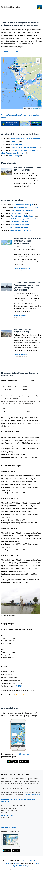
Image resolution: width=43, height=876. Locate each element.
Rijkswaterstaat (37, 108)
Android (26, 754)
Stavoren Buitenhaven (19, 222)
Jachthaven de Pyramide (18, 227)
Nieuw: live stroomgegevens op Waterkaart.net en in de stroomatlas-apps (27, 240)
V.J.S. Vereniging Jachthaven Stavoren (26, 219)
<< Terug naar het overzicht (11, 51)
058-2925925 (19, 686)
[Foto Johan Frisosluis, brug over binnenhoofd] (20, 600)
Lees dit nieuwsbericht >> (22, 268)
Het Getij (16, 863)
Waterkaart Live (28, 861)
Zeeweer (37, 861)
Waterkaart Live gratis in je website (13, 799)
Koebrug (14, 142)
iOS (19, 754)
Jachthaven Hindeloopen (23, 205)
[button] (22, 85)
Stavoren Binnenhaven (20, 224)
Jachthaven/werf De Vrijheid (20, 230)
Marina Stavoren (17, 213)
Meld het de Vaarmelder (25, 695)
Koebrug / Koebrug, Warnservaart (24, 147)
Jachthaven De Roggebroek (22, 210)
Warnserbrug (14, 156)
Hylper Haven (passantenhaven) (26, 207)
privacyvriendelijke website (25, 870)
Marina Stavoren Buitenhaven (22, 216)
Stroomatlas (7, 863)
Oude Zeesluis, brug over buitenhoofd (26, 139)
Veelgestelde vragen (8, 827)
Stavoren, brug (16, 144)
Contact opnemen (7, 815)
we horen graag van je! (32, 794)
